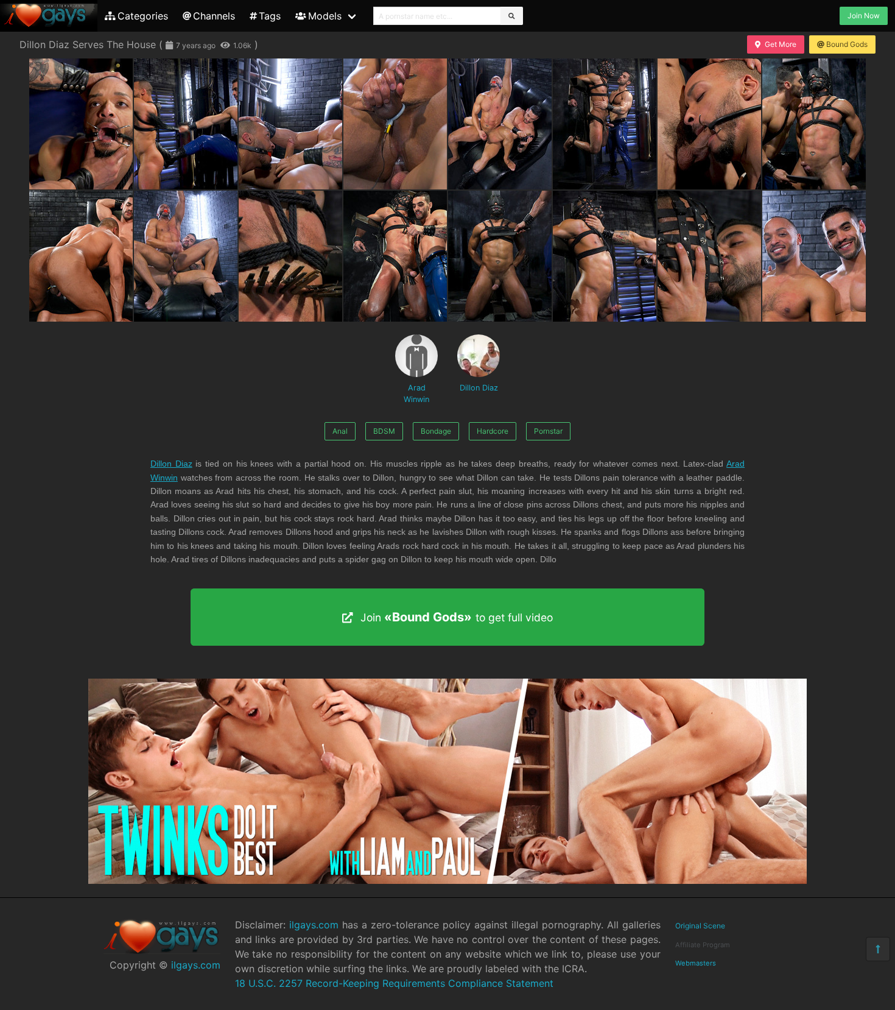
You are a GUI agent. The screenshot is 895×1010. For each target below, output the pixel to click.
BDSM (384, 431)
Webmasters (695, 963)
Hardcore (492, 431)
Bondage (436, 431)
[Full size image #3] (395, 123)
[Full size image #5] (604, 123)
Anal (340, 431)
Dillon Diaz (479, 387)
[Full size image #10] (290, 256)
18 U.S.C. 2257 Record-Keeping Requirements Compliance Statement (394, 983)
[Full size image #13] (604, 256)
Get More (780, 44)
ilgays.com (195, 965)
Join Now (864, 15)
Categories (143, 16)
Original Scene (700, 925)
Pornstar (548, 431)
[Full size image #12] (500, 256)
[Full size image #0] (81, 123)
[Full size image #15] (814, 256)
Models (325, 16)
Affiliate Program (702, 945)
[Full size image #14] (709, 256)
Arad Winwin (416, 393)
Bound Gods (847, 44)
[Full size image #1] (185, 123)
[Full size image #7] (814, 123)
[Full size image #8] (81, 256)
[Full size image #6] (709, 123)
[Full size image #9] (185, 256)
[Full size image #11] (395, 256)
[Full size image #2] (290, 123)
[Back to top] (878, 949)
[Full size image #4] (500, 123)
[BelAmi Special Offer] (447, 880)
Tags (270, 16)
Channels (214, 16)
